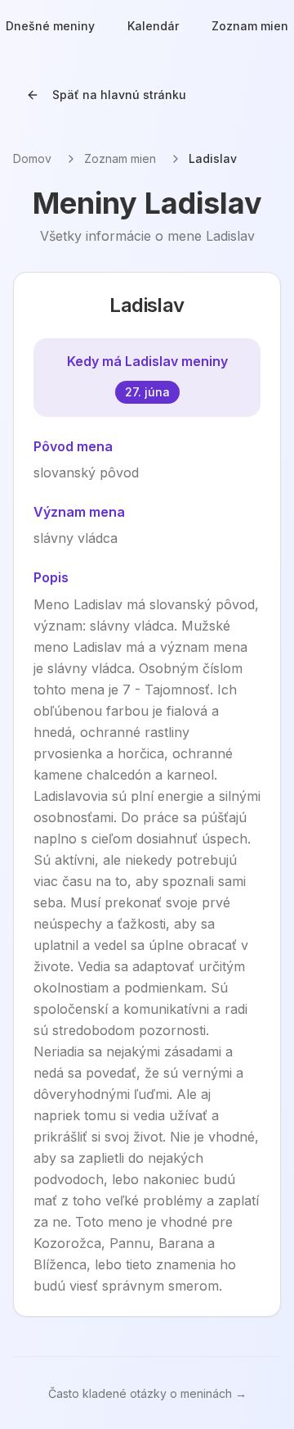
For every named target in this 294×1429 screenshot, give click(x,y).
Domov (32, 158)
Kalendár (153, 26)
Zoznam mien (120, 158)
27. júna (147, 392)
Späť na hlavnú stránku (119, 95)
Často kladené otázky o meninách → (147, 1393)
